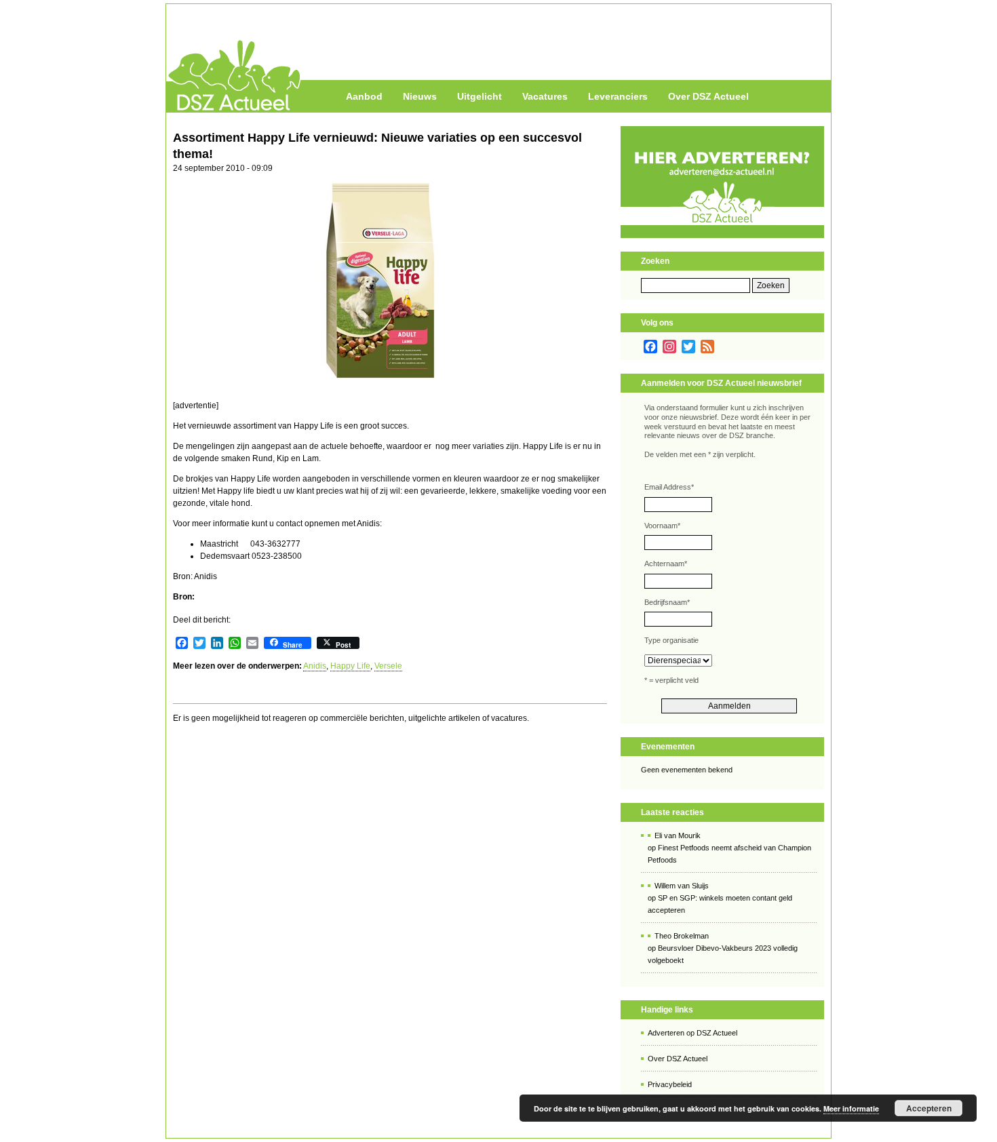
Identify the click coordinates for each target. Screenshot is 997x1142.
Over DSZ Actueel (708, 96)
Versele (388, 666)
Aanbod (364, 96)
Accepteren (929, 1108)
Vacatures (545, 96)
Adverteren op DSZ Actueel (692, 1033)
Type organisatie (671, 640)
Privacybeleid (670, 1084)
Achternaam (665, 563)
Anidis (314, 666)
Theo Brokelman (681, 936)
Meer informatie (851, 1108)
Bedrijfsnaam (667, 602)
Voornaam (662, 525)
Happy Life (350, 666)
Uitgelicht (479, 96)
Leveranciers (618, 96)
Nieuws (420, 96)
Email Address (669, 487)
